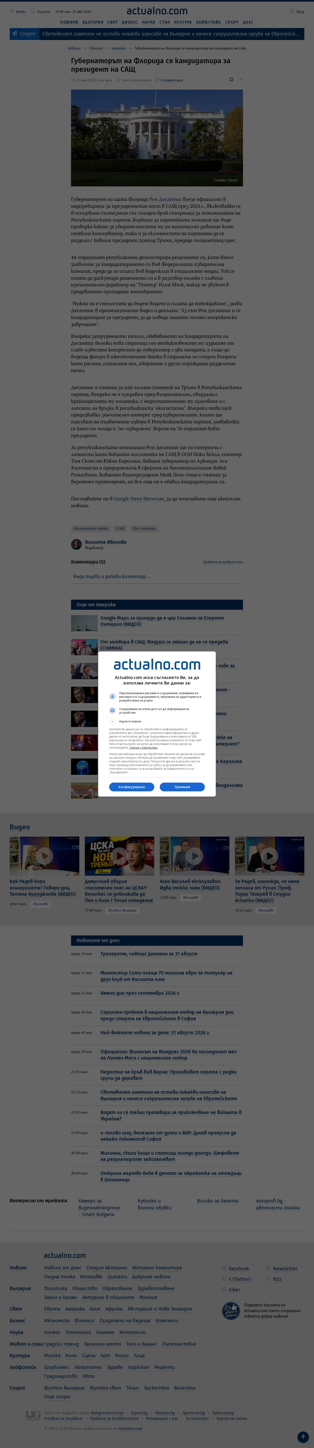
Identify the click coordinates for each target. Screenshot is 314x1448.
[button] (157, 721)
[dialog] (157, 724)
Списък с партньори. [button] (143, 748)
